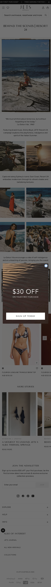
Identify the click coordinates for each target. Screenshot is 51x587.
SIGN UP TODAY (25, 316)
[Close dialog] (46, 265)
